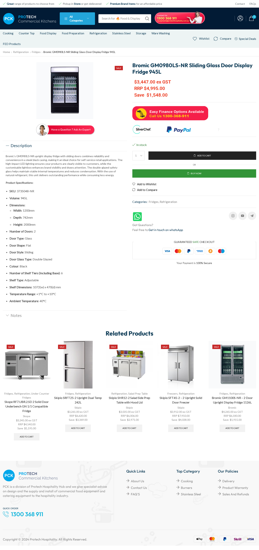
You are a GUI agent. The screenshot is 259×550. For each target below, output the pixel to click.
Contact (240, 3)
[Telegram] (252, 216)
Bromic (232, 407)
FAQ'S (135, 494)
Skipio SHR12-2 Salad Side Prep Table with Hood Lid (129, 400)
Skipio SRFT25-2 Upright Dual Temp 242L (78, 400)
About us (137, 481)
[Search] (147, 18)
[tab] (65, 146)
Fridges (36, 52)
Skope (26, 416)
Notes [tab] (16, 315)
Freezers (172, 393)
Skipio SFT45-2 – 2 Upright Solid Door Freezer (181, 400)
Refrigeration (21, 52)
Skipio (78, 407)
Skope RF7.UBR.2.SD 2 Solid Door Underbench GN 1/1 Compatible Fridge (27, 406)
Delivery (228, 481)
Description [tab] (21, 145)
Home (6, 52)
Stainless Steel (191, 494)
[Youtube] (242, 216)
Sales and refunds (235, 494)
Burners (186, 488)
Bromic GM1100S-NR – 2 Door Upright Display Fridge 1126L (232, 400)
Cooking (187, 481)
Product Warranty (235, 488)
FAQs (253, 3)
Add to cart (27, 436)
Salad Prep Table (138, 393)
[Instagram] (233, 216)
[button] (240, 18)
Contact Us (139, 488)
